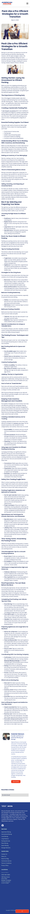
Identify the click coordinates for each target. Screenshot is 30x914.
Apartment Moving (6, 832)
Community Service (6, 861)
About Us (3, 856)
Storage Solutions (5, 847)
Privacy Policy (5, 865)
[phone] (22, 911)
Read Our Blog (5, 858)
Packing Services (5, 841)
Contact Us (4, 854)
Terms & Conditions (6, 863)
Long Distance (5, 838)
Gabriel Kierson (17, 734)
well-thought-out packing (9, 111)
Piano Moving (4, 843)
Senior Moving (5, 845)
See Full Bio (16, 781)
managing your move (18, 423)
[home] (7, 3)
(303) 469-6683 (5, 874)
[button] (27, 3)
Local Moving (4, 836)
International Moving (6, 834)
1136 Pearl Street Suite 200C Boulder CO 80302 (6, 878)
